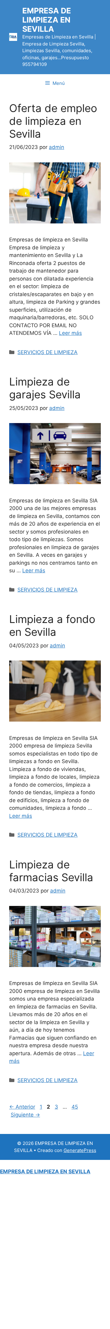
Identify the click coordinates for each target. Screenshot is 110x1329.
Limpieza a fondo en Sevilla (52, 625)
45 (75, 1107)
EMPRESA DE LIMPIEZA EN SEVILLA (46, 20)
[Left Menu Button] (3, 1164)
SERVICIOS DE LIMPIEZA (47, 352)
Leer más (70, 333)
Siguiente (25, 1115)
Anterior (22, 1107)
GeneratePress (80, 1150)
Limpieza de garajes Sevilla (45, 388)
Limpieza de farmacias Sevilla (51, 871)
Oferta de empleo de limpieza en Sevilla (53, 121)
